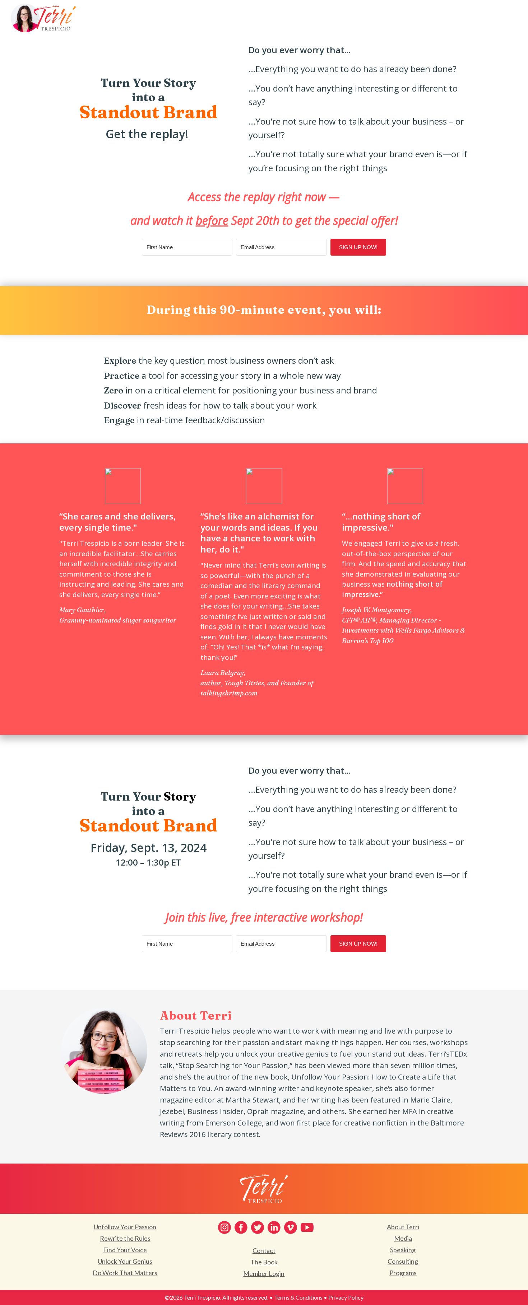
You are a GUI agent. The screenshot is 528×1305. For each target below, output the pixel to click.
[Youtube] (307, 1227)
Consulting (403, 1261)
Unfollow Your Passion (125, 1227)
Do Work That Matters (125, 1273)
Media (403, 1238)
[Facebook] (241, 1227)
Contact (264, 1250)
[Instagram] (224, 1227)
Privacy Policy (345, 1297)
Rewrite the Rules (125, 1238)
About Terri (403, 1227)
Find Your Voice (125, 1250)
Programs (403, 1273)
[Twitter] (257, 1227)
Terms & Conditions (298, 1297)
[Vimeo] (290, 1227)
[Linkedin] (274, 1227)
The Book (264, 1262)
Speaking (403, 1250)
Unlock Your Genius (125, 1261)
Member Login (263, 1273)
